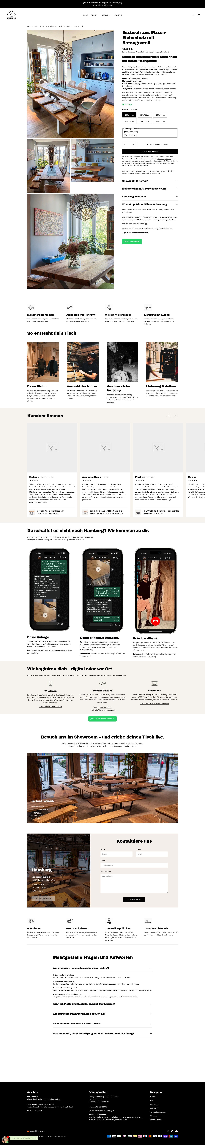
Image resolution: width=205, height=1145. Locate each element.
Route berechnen (43, 898)
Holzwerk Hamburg (40, 1136)
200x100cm (129, 115)
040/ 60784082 (105, 707)
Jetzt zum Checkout (150, 152)
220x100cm (144, 115)
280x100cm (144, 121)
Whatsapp (50, 691)
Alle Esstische (40, 26)
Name (102, 849)
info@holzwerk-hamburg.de (104, 710)
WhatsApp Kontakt (132, 241)
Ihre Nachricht (105, 872)
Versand (139, 52)
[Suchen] (194, 15)
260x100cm (129, 121)
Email (138, 849)
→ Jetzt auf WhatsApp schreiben (50, 706)
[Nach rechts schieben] (175, 415)
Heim (29, 26)
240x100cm (160, 115)
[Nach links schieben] (168, 415)
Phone (102, 860)
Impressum (154, 1104)
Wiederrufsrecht (156, 1120)
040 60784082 (36, 813)
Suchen (153, 1097)
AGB (151, 1100)
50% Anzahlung (132, 132)
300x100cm (160, 121)
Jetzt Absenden (134, 900)
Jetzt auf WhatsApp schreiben (102, 719)
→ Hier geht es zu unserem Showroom (154, 703)
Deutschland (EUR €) (37, 1131)
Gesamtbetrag (131, 135)
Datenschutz (154, 1108)
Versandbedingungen (158, 1112)
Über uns (153, 1116)
